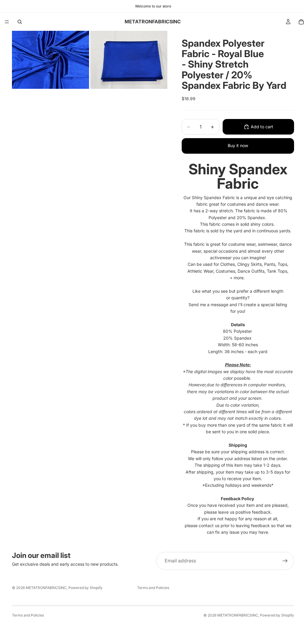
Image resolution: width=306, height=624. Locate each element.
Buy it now (238, 145)
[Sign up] (285, 561)
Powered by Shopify (85, 587)
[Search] (19, 21)
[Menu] (7, 22)
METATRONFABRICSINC (46, 587)
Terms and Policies (153, 587)
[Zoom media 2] (128, 60)
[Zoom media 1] (50, 60)
